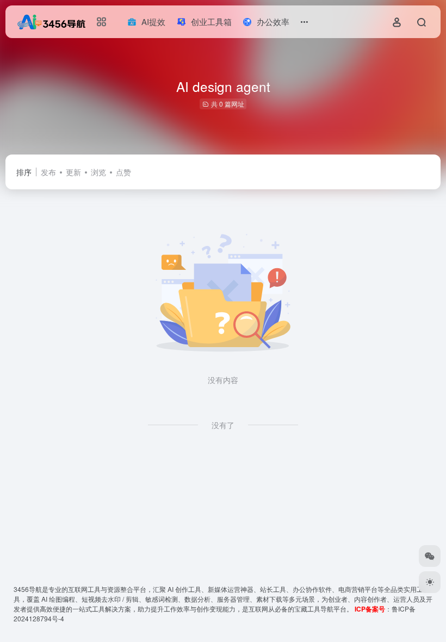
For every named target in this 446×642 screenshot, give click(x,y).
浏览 (98, 171)
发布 (48, 171)
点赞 (123, 171)
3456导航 (28, 589)
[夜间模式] (430, 582)
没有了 (223, 424)
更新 (73, 171)
